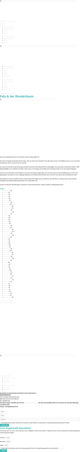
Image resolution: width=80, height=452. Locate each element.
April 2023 (6, 268)
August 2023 (7, 260)
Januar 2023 (7, 274)
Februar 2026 (7, 202)
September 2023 (8, 258)
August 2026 (7, 190)
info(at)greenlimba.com (31, 402)
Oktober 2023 (7, 256)
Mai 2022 (6, 287)
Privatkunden (7, 76)
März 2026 (6, 200)
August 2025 (7, 214)
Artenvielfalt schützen (9, 27)
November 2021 (8, 297)
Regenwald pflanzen (9, 29)
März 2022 (6, 291)
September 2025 (8, 212)
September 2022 (8, 279)
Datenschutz (7, 382)
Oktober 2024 (7, 233)
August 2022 (7, 281)
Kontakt (6, 74)
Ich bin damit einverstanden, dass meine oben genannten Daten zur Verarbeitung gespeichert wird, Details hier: (33, 448)
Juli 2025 (6, 215)
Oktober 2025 (7, 210)
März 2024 (6, 246)
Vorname (2, 437)
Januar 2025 (7, 227)
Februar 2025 (7, 225)
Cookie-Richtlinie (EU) (9, 378)
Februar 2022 (7, 293)
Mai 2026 (6, 196)
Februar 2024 (7, 248)
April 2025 (6, 221)
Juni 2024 (6, 241)
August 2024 (7, 237)
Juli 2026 (6, 192)
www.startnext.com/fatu (44, 180)
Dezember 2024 (8, 229)
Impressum (6, 380)
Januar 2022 (7, 295)
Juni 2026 (6, 194)
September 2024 (8, 235)
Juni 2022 (6, 285)
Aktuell (5, 33)
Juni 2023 (6, 264)
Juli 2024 (6, 239)
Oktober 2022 (7, 277)
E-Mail (1, 445)
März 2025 (6, 223)
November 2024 (8, 231)
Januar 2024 (7, 250)
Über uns (6, 31)
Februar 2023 (7, 272)
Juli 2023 (6, 262)
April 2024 (6, 245)
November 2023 (8, 254)
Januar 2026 (7, 204)
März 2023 (6, 270)
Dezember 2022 (8, 276)
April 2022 (6, 289)
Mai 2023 (6, 266)
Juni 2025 (6, 217)
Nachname (3, 441)
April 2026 (6, 198)
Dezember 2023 (8, 252)
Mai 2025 (6, 219)
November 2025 (8, 208)
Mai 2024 (6, 243)
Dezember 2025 (8, 206)
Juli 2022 (6, 283)
